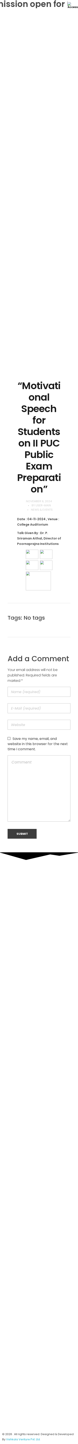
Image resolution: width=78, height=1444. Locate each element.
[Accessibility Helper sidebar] (73, 5)
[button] (39, 359)
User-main (43, 505)
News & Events (42, 510)
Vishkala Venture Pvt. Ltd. (23, 1439)
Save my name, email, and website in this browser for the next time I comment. (38, 744)
